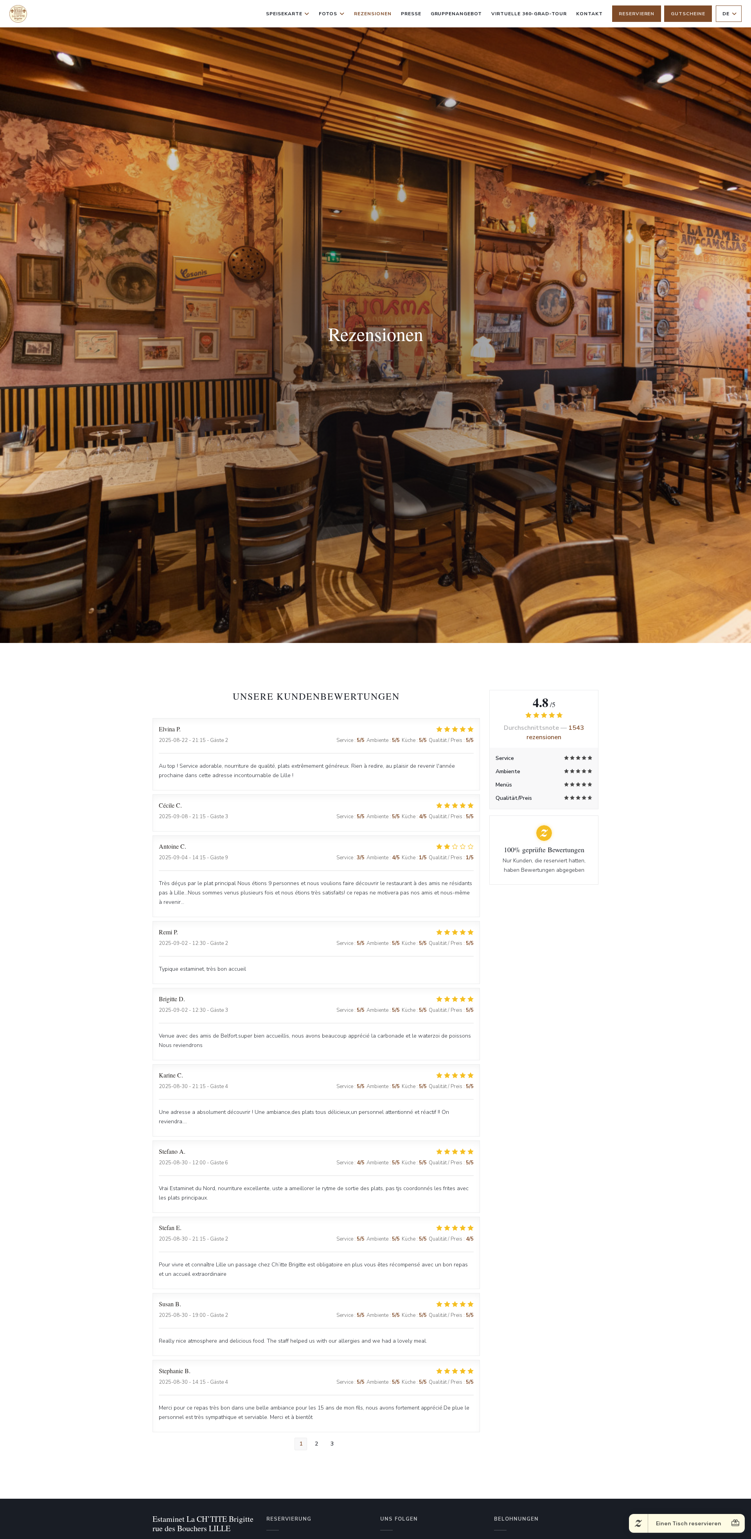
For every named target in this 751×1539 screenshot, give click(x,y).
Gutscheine (688, 14)
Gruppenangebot (456, 13)
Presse (411, 14)
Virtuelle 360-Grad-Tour (529, 13)
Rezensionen (373, 14)
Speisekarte (284, 14)
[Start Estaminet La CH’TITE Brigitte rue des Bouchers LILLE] (18, 14)
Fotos (328, 14)
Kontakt (589, 14)
